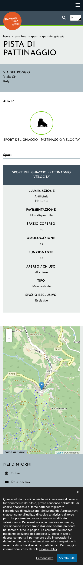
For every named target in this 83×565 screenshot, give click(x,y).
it (72, 17)
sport (34, 36)
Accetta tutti (66, 558)
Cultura (16, 473)
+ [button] (9, 332)
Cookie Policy (48, 549)
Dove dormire (20, 482)
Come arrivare (15, 452)
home (6, 36)
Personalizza (44, 558)
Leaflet (59, 452)
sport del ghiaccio (53, 36)
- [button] (9, 339)
